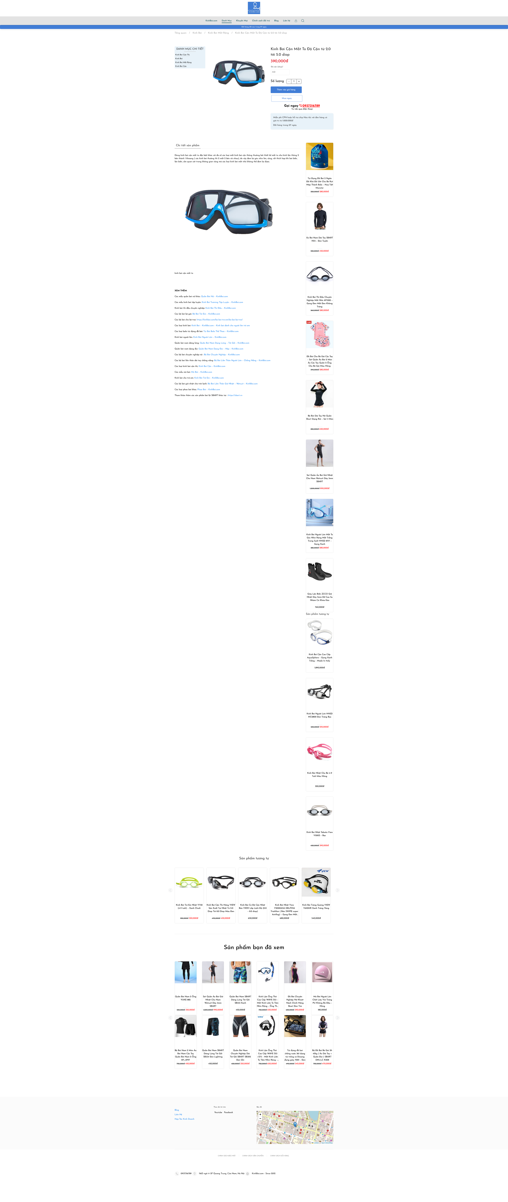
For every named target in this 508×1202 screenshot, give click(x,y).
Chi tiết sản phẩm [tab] (187, 145)
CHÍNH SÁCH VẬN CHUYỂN (253, 1156)
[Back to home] (254, 8)
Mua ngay (287, 98)
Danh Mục (227, 21)
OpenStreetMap (327, 1143)
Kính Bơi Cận (181, 66)
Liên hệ (286, 21)
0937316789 (311, 105)
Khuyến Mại (242, 21)
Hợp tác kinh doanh (184, 1119)
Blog (276, 21)
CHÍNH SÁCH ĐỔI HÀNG (279, 1156)
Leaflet (316, 1143)
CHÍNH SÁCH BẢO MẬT (227, 1156)
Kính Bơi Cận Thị (182, 55)
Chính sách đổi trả (261, 21)
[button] (170, 890)
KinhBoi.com (211, 21)
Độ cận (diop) (277, 67)
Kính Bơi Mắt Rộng (183, 62)
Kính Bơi (179, 59)
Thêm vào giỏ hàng (286, 90)
